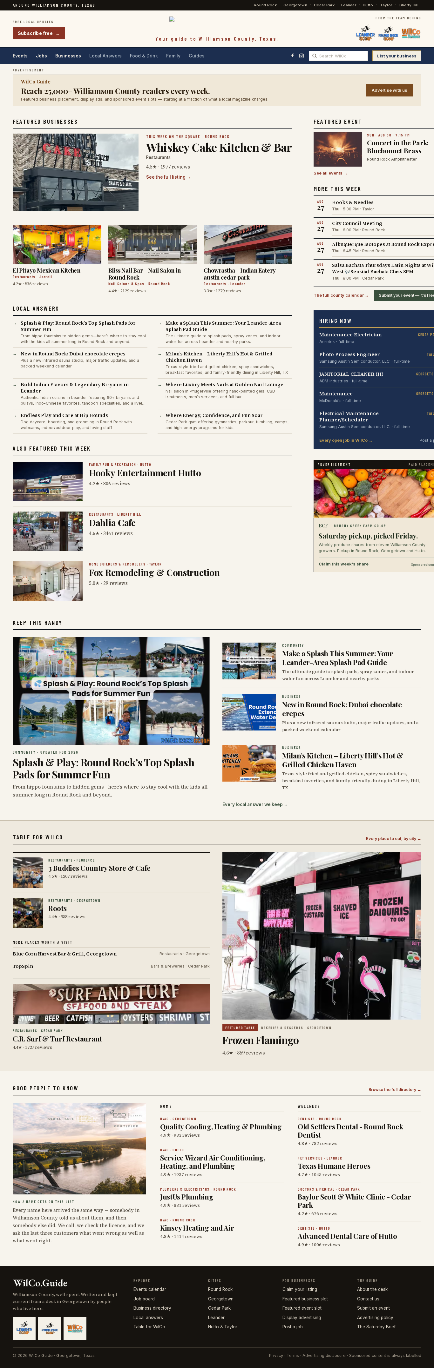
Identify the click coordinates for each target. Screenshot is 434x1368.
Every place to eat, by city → (393, 838)
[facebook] (292, 56)
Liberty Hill (408, 5)
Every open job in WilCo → (346, 440)
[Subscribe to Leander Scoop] (365, 33)
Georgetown (295, 5)
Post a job (292, 1326)
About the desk (372, 1289)
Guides (197, 55)
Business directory (152, 1308)
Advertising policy (375, 1317)
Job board (144, 1298)
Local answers (148, 1317)
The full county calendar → (341, 295)
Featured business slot (305, 1298)
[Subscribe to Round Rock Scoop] (388, 33)
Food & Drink (144, 55)
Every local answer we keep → (255, 804)
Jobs (41, 55)
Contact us (368, 1298)
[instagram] (301, 56)
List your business (397, 55)
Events (20, 55)
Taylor (386, 5)
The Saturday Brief (376, 1326)
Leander (348, 5)
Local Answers (105, 55)
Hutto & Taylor (222, 1326)
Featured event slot (302, 1308)
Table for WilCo (149, 1326)
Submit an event (373, 1308)
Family (173, 55)
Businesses (68, 55)
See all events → (331, 172)
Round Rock (265, 5)
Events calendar (149, 1289)
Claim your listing (299, 1289)
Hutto (368, 5)
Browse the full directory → (395, 1089)
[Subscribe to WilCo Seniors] (411, 33)
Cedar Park (324, 5)
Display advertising (301, 1317)
